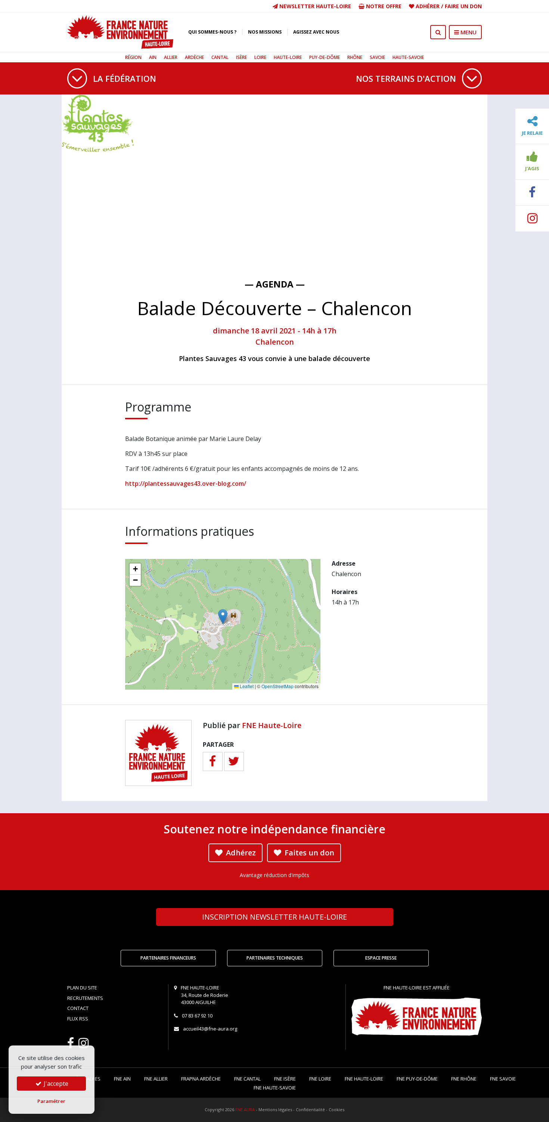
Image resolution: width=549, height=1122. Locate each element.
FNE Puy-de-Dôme (417, 1078)
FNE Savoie (503, 1078)
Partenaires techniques (274, 958)
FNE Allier (156, 1078)
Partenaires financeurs (168, 958)
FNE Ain (122, 1078)
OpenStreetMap (277, 686)
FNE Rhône (464, 1078)
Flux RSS (77, 1018)
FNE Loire (320, 1078)
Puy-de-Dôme (324, 57)
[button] (222, 616)
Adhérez (240, 853)
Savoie (377, 57)
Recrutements (85, 998)
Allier (170, 57)
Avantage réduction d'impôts (274, 875)
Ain (152, 57)
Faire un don (463, 6)
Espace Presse (381, 958)
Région (133, 57)
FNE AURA (245, 1109)
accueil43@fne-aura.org (210, 1028)
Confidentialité (310, 1109)
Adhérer (428, 6)
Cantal (220, 57)
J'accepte (55, 1083)
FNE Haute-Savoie (275, 1087)
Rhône (354, 57)
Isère (241, 57)
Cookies (336, 1109)
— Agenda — (275, 284)
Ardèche (194, 57)
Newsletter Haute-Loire (314, 6)
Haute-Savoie (408, 57)
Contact (78, 1008)
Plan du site (82, 987)
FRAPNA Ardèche (201, 1078)
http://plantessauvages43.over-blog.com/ (185, 483)
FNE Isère (285, 1078)
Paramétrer (51, 1101)
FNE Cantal (247, 1078)
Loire (260, 57)
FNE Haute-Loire (271, 725)
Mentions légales (275, 1109)
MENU (468, 32)
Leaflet (246, 686)
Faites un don (308, 853)
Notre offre (383, 6)
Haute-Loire (288, 57)
